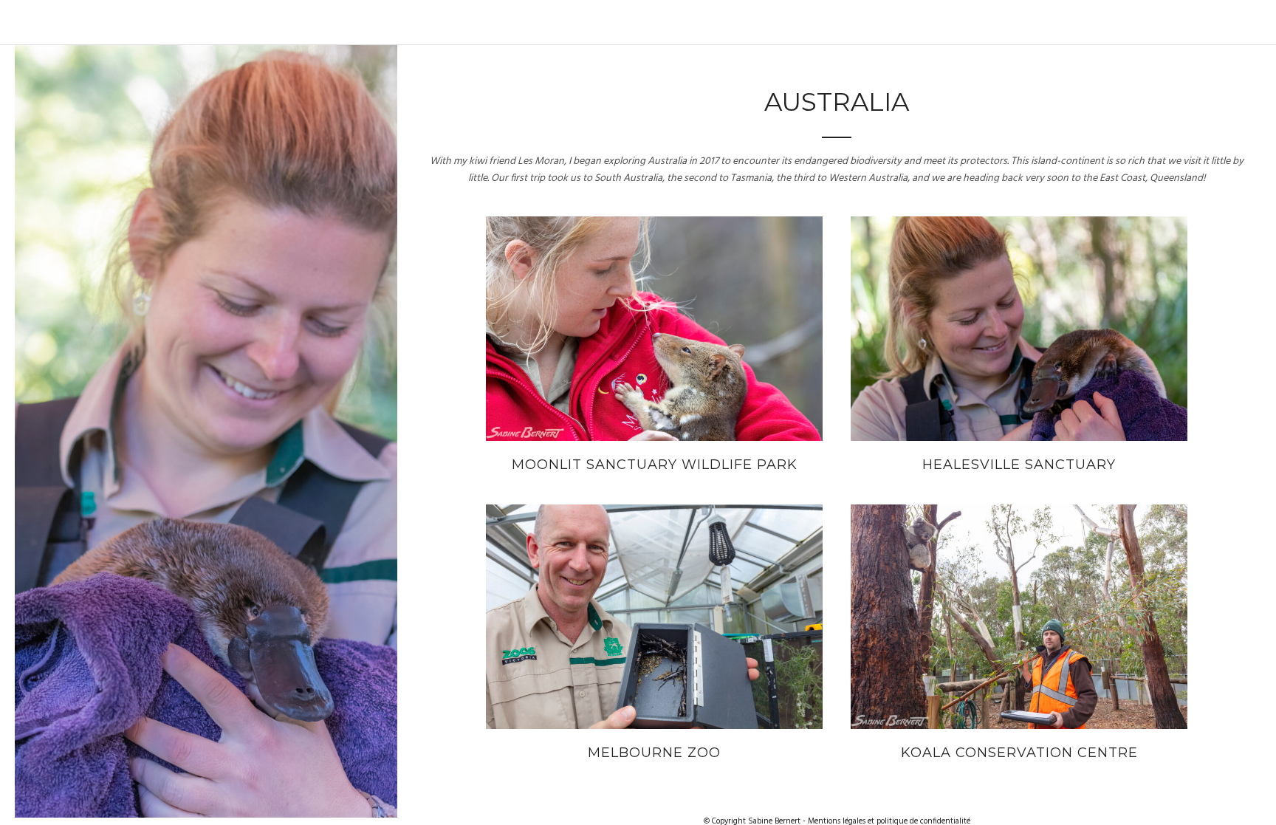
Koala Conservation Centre (1019, 752)
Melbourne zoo (654, 752)
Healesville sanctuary (1019, 464)
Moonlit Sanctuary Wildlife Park (655, 464)
